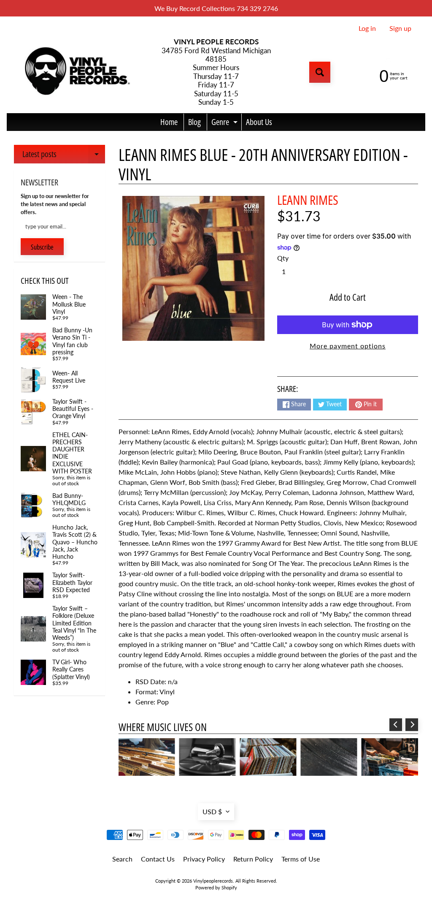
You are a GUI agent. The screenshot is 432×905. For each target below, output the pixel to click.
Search (122, 859)
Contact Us (158, 859)
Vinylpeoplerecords (213, 880)
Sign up (400, 28)
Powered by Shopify (216, 887)
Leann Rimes (307, 200)
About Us (259, 122)
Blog (194, 122)
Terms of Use (300, 859)
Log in (367, 28)
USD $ (212, 811)
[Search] (319, 72)
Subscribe (42, 247)
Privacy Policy (204, 859)
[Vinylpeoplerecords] (76, 72)
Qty (283, 258)
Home (169, 122)
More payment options (348, 346)
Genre (225, 123)
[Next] (411, 724)
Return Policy (253, 859)
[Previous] (395, 724)
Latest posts (63, 155)
